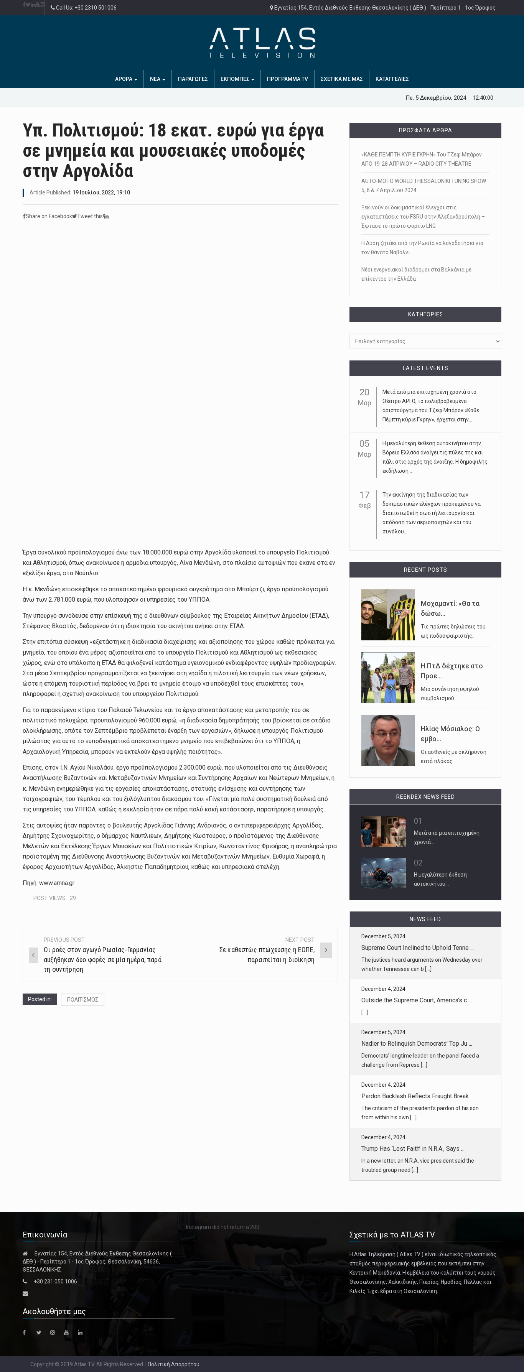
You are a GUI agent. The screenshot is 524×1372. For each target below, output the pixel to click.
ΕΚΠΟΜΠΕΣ (235, 79)
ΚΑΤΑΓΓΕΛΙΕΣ (392, 79)
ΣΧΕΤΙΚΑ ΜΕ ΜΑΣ (342, 79)
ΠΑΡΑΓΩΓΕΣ (193, 79)
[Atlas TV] (262, 42)
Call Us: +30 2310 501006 (86, 8)
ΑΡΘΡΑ (124, 79)
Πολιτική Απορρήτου (173, 1364)
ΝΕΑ (155, 79)
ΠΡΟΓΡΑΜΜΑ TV (287, 79)
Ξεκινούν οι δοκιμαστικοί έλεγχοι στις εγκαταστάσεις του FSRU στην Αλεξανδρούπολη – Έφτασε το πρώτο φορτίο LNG (423, 216)
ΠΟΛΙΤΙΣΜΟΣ (82, 1000)
